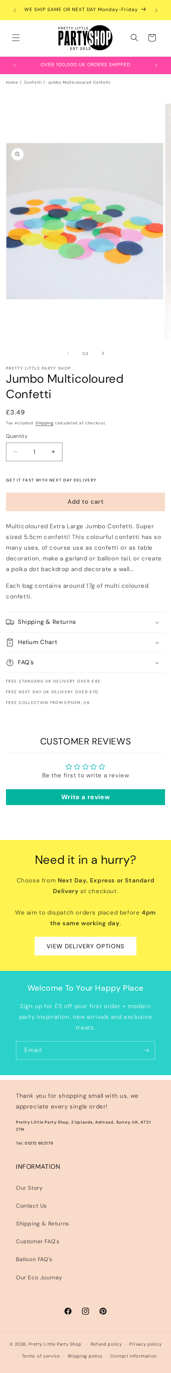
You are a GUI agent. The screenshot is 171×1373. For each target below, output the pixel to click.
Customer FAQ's (37, 1241)
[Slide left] (68, 353)
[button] (16, 37)
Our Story (29, 1187)
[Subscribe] (146, 1050)
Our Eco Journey (39, 1277)
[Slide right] (103, 353)
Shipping (44, 423)
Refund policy (106, 1344)
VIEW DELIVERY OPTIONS (85, 946)
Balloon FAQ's (34, 1259)
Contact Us (31, 1205)
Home (12, 82)
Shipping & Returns (42, 1223)
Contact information (133, 1356)
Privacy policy (145, 1344)
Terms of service (41, 1356)
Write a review (85, 797)
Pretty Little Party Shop (55, 1344)
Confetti (33, 82)
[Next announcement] (156, 10)
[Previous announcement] (14, 10)
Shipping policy (85, 1356)
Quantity (16, 436)
